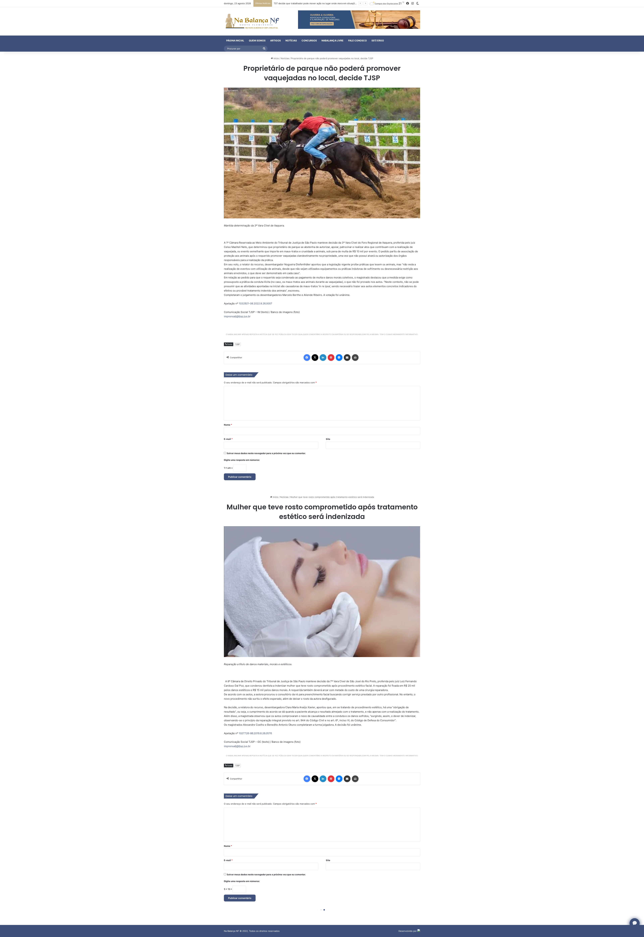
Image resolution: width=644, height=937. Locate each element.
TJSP (237, 344)
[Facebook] (307, 357)
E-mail (228, 439)
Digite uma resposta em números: (242, 460)
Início (276, 58)
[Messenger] (339, 357)
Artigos (275, 40)
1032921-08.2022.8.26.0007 (255, 303)
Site (328, 439)
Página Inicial (235, 40)
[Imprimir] (355, 357)
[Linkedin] (323, 357)
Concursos (309, 40)
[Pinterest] (331, 357)
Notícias (291, 40)
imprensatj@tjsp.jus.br (237, 316)
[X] (315, 357)
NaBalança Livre (332, 40)
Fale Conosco (357, 40)
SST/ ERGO (377, 40)
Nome (228, 424)
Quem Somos (257, 40)
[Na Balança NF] (251, 21)
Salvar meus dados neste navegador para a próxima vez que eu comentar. (266, 453)
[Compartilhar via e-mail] (347, 357)
